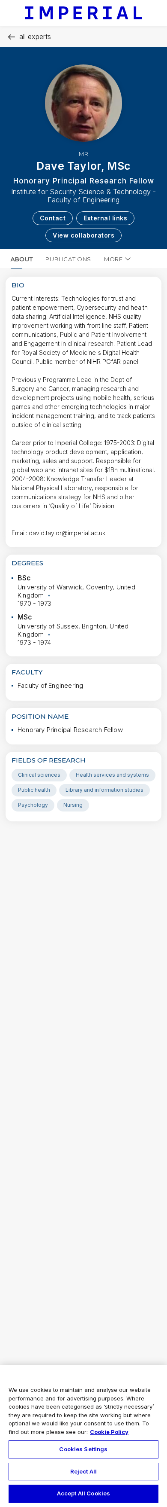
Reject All (83, 1471)
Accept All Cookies (83, 1493)
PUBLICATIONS (68, 259)
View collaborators (83, 235)
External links (105, 218)
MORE (113, 259)
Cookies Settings (83, 1449)
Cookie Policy (109, 1431)
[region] (83, 1436)
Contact (53, 218)
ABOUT (22, 259)
